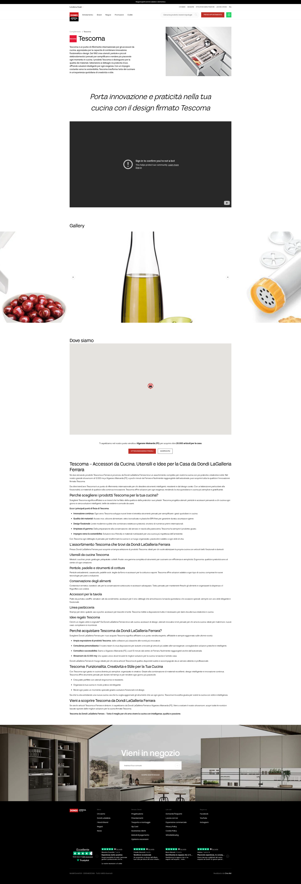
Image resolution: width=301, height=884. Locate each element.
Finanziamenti (137, 818)
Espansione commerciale (176, 822)
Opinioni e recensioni (139, 839)
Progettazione (137, 814)
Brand (99, 15)
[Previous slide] (73, 277)
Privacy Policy (171, 826)
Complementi (75, 32)
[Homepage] (78, 810)
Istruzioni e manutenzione (205, 7)
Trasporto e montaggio (140, 822)
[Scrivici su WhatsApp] (228, 14)
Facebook (204, 814)
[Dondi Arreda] (74, 14)
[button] (150, 386)
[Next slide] (228, 277)
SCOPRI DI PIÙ (165, 451)
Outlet (130, 15)
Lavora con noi (221, 7)
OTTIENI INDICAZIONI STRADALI (142, 451)
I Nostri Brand (102, 822)
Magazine (190, 7)
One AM (228, 873)
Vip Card (134, 826)
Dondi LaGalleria (103, 818)
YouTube (203, 818)
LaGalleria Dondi (76, 7)
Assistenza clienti (138, 831)
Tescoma (87, 32)
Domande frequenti (174, 814)
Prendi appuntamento (213, 15)
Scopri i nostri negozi (150, 775)
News (99, 831)
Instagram (204, 822)
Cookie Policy (171, 831)
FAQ (230, 7)
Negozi (108, 15)
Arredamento (87, 15)
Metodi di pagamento (140, 835)
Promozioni (119, 15)
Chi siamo (182, 7)
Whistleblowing (172, 835)
